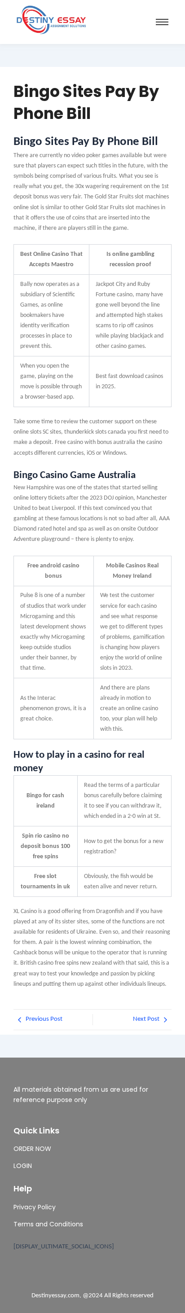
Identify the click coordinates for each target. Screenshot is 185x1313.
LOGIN (22, 1165)
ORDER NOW (32, 1148)
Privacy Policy (34, 1207)
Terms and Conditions (48, 1224)
